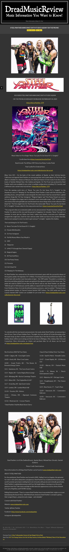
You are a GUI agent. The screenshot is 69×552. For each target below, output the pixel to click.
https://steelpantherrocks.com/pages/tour (19, 343)
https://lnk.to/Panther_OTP (35, 103)
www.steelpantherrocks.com (52, 470)
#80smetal (53, 527)
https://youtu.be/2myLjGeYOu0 (41, 159)
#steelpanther (12, 529)
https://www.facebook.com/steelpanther (24, 512)
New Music (39, 30)
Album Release (31, 30)
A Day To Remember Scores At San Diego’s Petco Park (27, 535)
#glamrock (5, 529)
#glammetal (60, 527)
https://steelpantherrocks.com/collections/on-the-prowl (35, 170)
